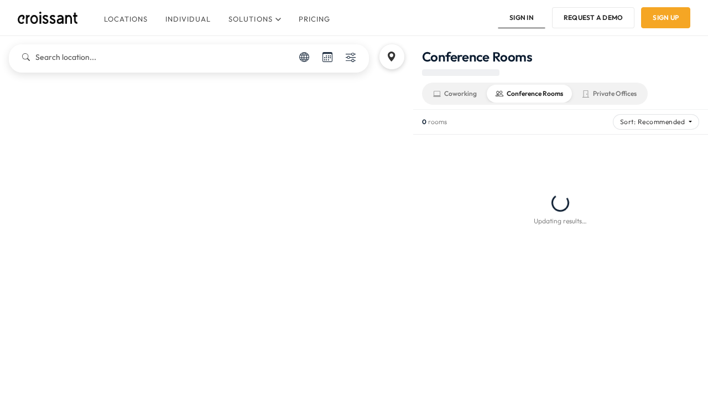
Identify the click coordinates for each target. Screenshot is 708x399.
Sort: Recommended (653, 121)
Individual (188, 18)
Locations (126, 18)
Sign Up (666, 17)
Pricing (314, 18)
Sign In (521, 17)
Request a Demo (593, 17)
